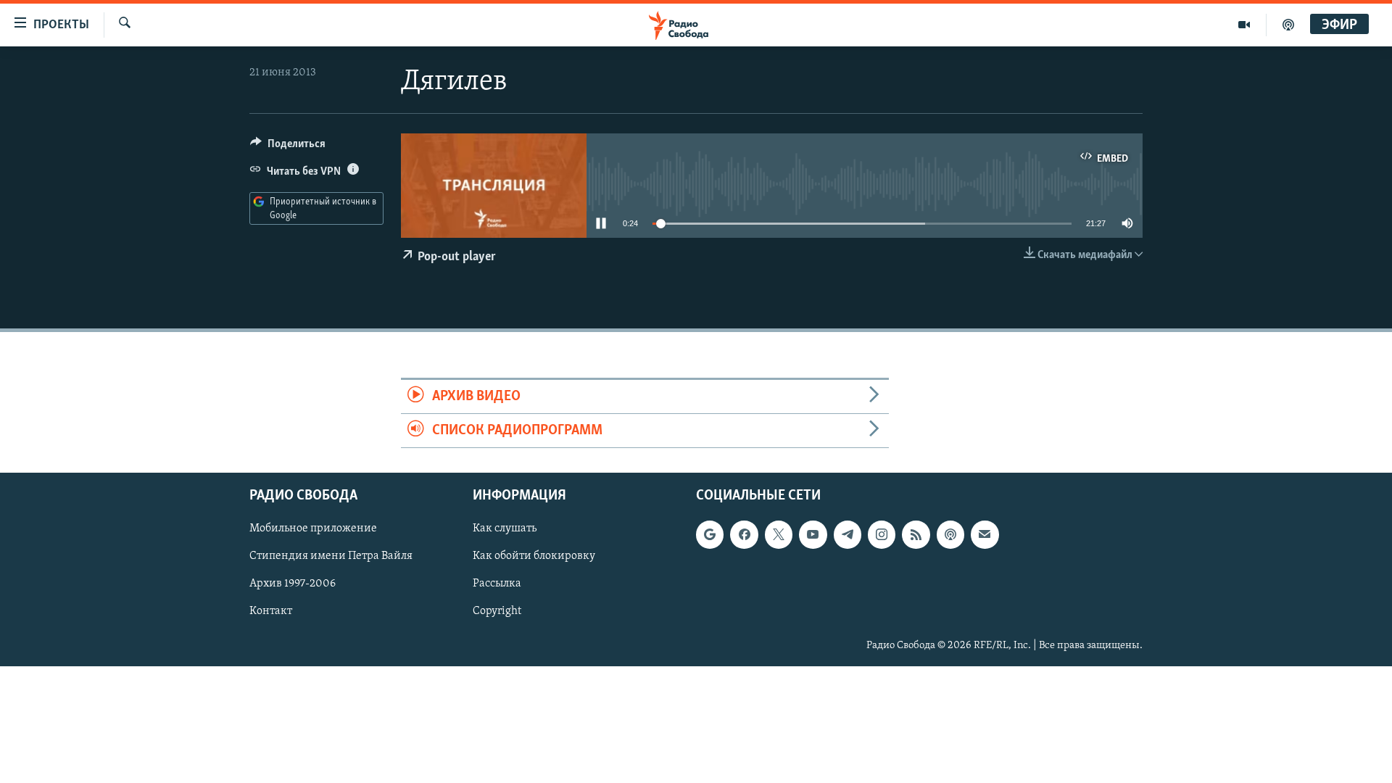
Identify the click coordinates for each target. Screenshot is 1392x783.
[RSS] (915, 535)
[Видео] (1244, 25)
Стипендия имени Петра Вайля (331, 557)
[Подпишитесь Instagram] (881, 535)
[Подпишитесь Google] (710, 535)
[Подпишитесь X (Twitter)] (778, 535)
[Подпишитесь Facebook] (744, 535)
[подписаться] (984, 535)
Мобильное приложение (313, 529)
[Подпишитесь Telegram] (847, 535)
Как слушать (504, 529)
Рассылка (497, 584)
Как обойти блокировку (534, 557)
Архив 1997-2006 (292, 584)
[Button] (288, 147)
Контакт (270, 612)
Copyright (497, 612)
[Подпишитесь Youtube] (812, 535)
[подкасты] (1288, 25)
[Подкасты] (950, 535)
